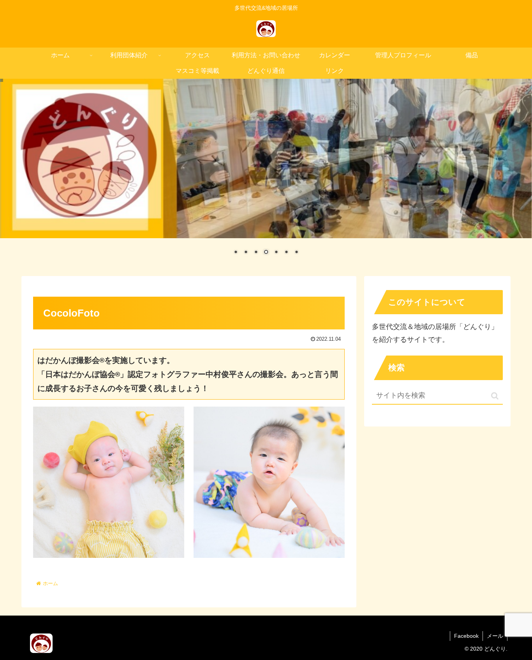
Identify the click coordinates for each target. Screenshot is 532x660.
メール (495, 636)
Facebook (466, 636)
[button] (495, 395)
